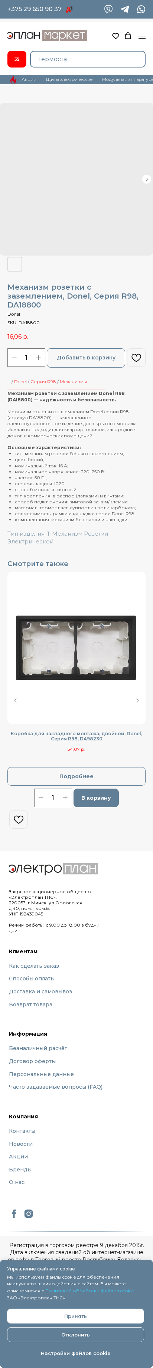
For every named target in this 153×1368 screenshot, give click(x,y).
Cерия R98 (43, 381)
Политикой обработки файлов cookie (89, 1290)
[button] (115, 35)
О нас (17, 1182)
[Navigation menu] (142, 36)
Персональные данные (41, 1074)
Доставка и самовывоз (40, 991)
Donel (20, 381)
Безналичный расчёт (38, 1048)
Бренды (20, 1169)
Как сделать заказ (34, 966)
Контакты (22, 1131)
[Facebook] (14, 1217)
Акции (18, 1156)
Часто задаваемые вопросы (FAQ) (55, 1086)
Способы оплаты (32, 978)
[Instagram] (28, 1217)
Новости (21, 1144)
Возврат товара (30, 1004)
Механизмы (73, 381)
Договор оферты (32, 1061)
